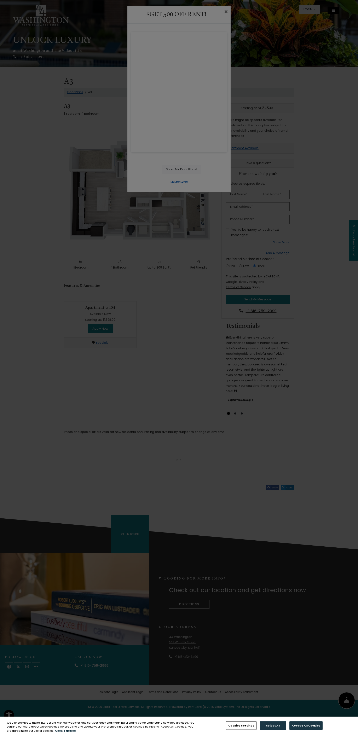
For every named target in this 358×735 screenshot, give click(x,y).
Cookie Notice (65, 731)
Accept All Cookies (306, 725)
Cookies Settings (241, 725)
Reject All (273, 725)
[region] (179, 726)
